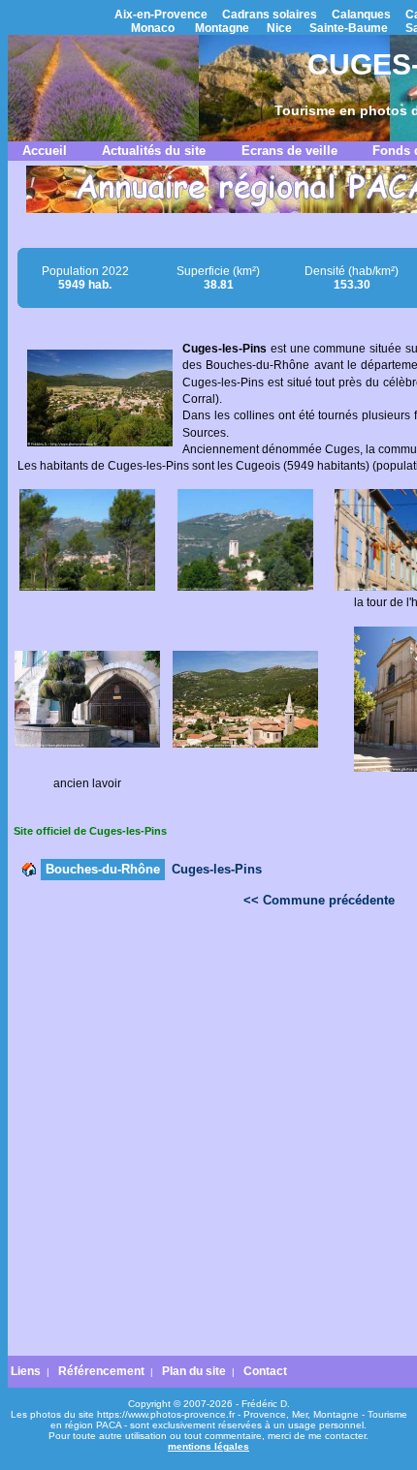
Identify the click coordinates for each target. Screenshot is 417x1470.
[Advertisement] (208, 1137)
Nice (279, 28)
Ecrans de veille (289, 150)
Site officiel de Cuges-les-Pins (90, 831)
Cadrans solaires (269, 14)
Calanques (361, 14)
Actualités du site (154, 150)
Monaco (153, 28)
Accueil (44, 150)
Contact (265, 1371)
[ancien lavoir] (87, 743)
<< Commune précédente (319, 900)
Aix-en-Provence (161, 14)
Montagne (222, 28)
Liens (26, 1371)
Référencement (101, 1371)
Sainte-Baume (348, 28)
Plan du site (194, 1371)
